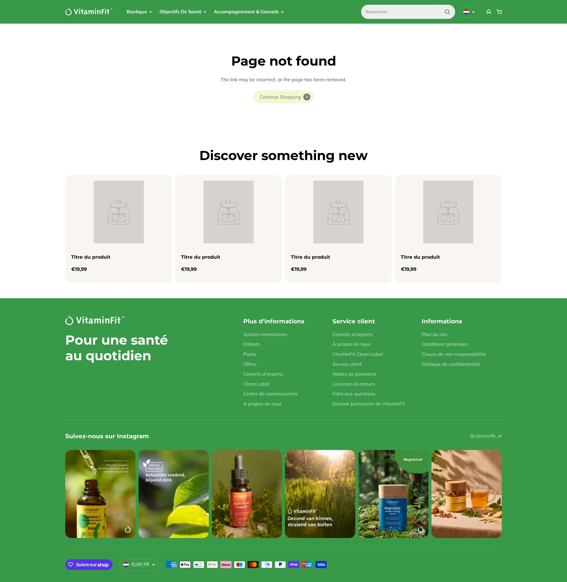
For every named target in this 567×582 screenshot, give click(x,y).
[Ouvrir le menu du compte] (488, 11)
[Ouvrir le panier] (499, 11)
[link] (283, 96)
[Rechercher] (447, 12)
